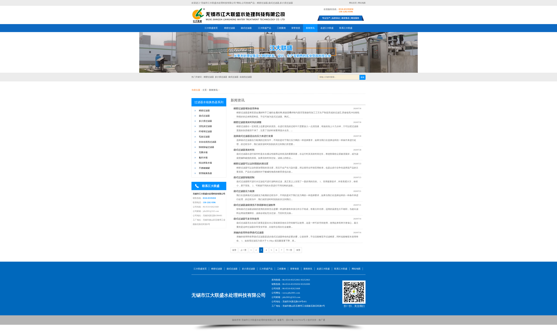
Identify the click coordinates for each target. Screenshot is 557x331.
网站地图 (362, 3)
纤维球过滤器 (205, 131)
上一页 (243, 250)
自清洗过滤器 (246, 77)
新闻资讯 (310, 28)
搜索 (362, 77)
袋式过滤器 (246, 28)
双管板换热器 (205, 173)
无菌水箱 (203, 152)
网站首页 (353, 3)
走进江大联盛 (326, 28)
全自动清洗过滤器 (207, 142)
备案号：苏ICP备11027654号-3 (291, 320)
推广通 (322, 320)
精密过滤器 (229, 28)
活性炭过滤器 (205, 126)
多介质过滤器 (221, 77)
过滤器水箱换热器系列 (208, 102)
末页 (298, 250)
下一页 (289, 250)
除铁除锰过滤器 (206, 147)
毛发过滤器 (204, 137)
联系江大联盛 (345, 28)
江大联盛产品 (264, 28)
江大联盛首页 (211, 28)
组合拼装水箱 (205, 163)
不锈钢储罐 (204, 168)
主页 (204, 90)
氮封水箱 (203, 157)
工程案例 (281, 28)
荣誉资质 (295, 28)
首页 (234, 250)
